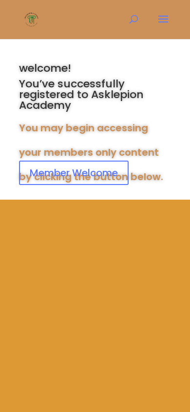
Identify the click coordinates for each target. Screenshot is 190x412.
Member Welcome (74, 173)
